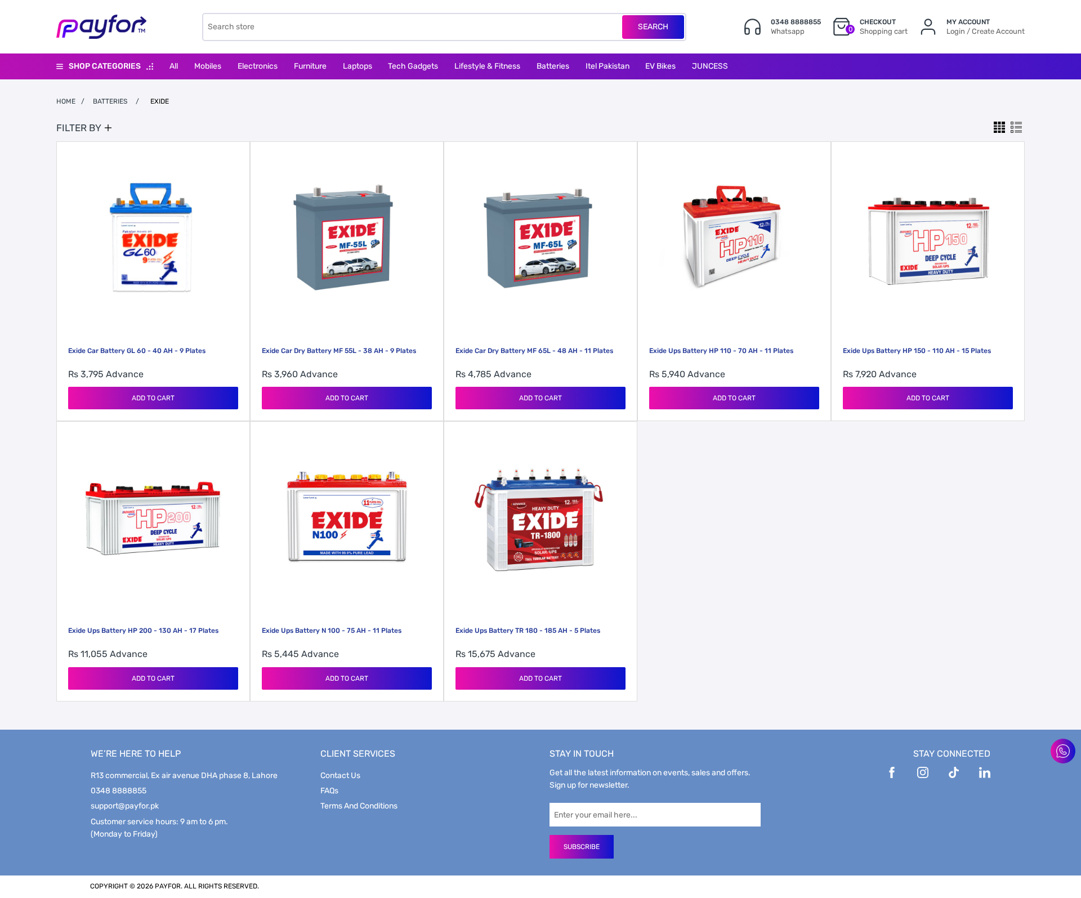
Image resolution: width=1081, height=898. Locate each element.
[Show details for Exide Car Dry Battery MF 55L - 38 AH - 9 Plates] (346, 238)
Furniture (310, 66)
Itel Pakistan (607, 66)
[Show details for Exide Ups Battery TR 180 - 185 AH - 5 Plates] (540, 518)
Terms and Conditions (358, 806)
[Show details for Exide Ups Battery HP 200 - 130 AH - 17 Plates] (153, 518)
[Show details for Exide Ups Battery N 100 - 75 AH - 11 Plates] (346, 518)
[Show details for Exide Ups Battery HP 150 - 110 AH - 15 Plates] (928, 238)
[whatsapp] (1063, 751)
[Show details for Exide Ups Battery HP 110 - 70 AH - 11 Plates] (734, 238)
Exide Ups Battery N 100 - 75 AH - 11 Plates (331, 631)
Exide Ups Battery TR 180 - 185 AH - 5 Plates (527, 631)
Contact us (340, 775)
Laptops (357, 66)
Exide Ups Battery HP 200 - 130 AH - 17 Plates (143, 631)
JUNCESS (710, 66)
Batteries (553, 66)
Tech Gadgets (413, 66)
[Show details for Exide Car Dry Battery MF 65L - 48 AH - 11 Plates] (540, 238)
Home (65, 101)
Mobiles (207, 66)
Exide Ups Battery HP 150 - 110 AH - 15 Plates (917, 351)
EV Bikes (660, 66)
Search (653, 27)
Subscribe (582, 847)
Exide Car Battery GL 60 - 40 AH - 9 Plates (137, 351)
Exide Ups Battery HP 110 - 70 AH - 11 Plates (721, 351)
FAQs (329, 791)
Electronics (258, 66)
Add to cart (153, 398)
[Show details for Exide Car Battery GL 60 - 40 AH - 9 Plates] (153, 238)
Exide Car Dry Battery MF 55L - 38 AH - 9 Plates (339, 351)
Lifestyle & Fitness (487, 66)
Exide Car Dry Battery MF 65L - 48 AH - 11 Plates (534, 351)
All (173, 66)
